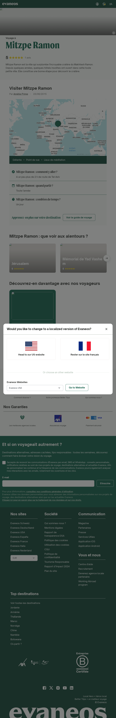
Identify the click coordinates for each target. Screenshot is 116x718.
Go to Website (77, 387)
